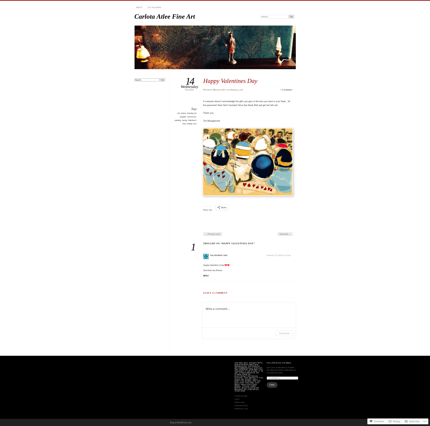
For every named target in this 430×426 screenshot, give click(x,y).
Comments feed (240, 405)
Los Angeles (232, 90)
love (241, 90)
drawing (190, 113)
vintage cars (192, 124)
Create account (240, 396)
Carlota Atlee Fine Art (164, 16)
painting (178, 120)
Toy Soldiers (154, 7)
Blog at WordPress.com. (181, 422)
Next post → (285, 234)
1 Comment (287, 90)
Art (224, 90)
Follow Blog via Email (279, 363)
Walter (216, 90)
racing (184, 120)
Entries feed (239, 402)
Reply (206, 275)
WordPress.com (241, 409)
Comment (284, 333)
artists (183, 113)
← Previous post (212, 234)
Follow (272, 385)
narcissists (191, 117)
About (139, 7)
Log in (236, 399)
